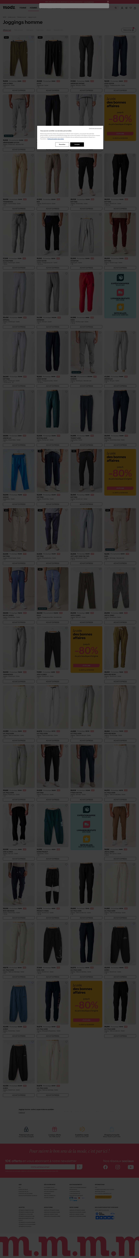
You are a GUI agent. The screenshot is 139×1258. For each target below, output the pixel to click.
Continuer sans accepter (95, 128)
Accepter (77, 144)
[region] (70, 137)
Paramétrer (62, 144)
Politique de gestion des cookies (55, 139)
